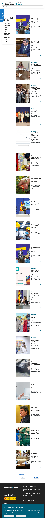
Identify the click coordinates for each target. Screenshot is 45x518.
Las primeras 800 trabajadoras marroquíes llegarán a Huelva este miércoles (36, 181)
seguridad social (8, 39)
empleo (7, 25)
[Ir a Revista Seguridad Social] (15, 3)
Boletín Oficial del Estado (28, 500)
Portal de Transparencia (28, 495)
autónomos (8, 22)
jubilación (6, 34)
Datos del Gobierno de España (29, 497)
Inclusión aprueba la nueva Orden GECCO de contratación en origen (36, 158)
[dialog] (23, 511)
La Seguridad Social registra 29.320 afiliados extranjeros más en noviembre (35, 433)
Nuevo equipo (35, 110)
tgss (5, 41)
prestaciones (7, 36)
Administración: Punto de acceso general (31, 493)
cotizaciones (7, 23)
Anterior (23, 477)
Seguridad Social (8, 19)
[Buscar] (41, 6)
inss (6, 27)
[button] (41, 33)
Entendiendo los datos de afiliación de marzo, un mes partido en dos (35, 135)
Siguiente (36, 477)
